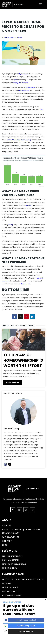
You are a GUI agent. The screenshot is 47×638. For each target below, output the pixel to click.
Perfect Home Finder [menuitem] (12, 556)
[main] (23, 239)
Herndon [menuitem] (6, 583)
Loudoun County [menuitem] (11, 591)
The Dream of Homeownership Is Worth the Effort (23, 360)
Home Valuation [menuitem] (10, 560)
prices (16, 80)
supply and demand (20, 83)
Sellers (19, 37)
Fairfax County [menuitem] (10, 587)
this (41, 110)
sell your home (22, 74)
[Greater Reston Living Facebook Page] (12, 509)
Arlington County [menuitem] (11, 595)
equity (28, 205)
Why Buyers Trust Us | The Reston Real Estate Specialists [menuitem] (21, 531)
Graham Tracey (9, 37)
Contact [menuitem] (7, 541)
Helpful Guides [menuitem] (9, 568)
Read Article (12, 382)
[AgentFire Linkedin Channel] (19, 509)
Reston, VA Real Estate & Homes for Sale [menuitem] (22, 579)
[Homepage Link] (13, 4)
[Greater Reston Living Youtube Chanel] (26, 509)
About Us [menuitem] (6, 525)
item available (23, 90)
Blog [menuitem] (4, 545)
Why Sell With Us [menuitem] (10, 537)
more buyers (30, 87)
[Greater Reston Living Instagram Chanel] (32, 509)
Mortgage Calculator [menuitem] (14, 564)
